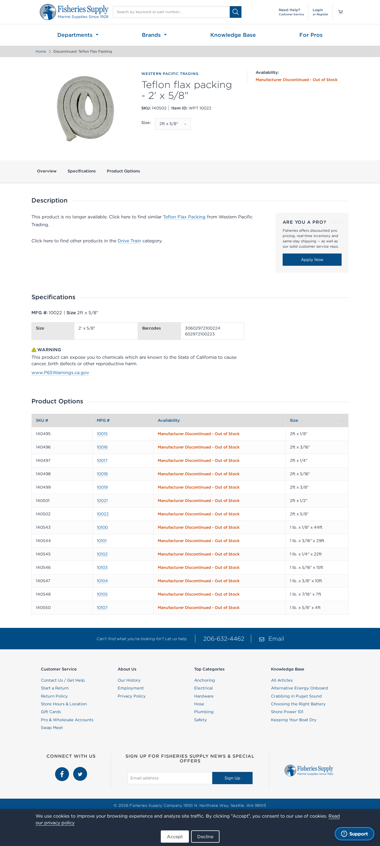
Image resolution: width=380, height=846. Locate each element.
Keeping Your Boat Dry (294, 719)
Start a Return (55, 688)
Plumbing (204, 711)
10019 (102, 487)
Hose (199, 703)
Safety (200, 719)
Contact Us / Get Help (63, 680)
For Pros (311, 34)
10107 (102, 607)
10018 (102, 473)
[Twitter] (80, 770)
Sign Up (232, 778)
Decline (205, 836)
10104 (102, 580)
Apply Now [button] (312, 259)
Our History (129, 680)
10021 (102, 500)
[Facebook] (63, 770)
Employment (131, 688)
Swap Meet (52, 727)
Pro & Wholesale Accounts (67, 719)
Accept (175, 836)
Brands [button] (152, 34)
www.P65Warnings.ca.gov (60, 372)
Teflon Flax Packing (184, 217)
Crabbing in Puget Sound (296, 696)
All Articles (282, 680)
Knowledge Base (233, 34)
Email (276, 638)
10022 (103, 513)
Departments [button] (75, 34)
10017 (102, 460)
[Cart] (338, 12)
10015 (102, 433)
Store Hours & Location (64, 703)
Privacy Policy (132, 696)
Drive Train (129, 240)
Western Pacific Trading (169, 74)
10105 (102, 594)
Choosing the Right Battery (298, 703)
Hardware (204, 696)
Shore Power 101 (287, 711)
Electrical (203, 688)
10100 (102, 527)
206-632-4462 (223, 638)
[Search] (235, 12)
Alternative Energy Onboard (299, 688)
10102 (102, 554)
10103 (102, 567)
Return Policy (54, 696)
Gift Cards (51, 711)
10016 (102, 447)
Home (41, 51)
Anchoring (204, 680)
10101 (102, 540)
